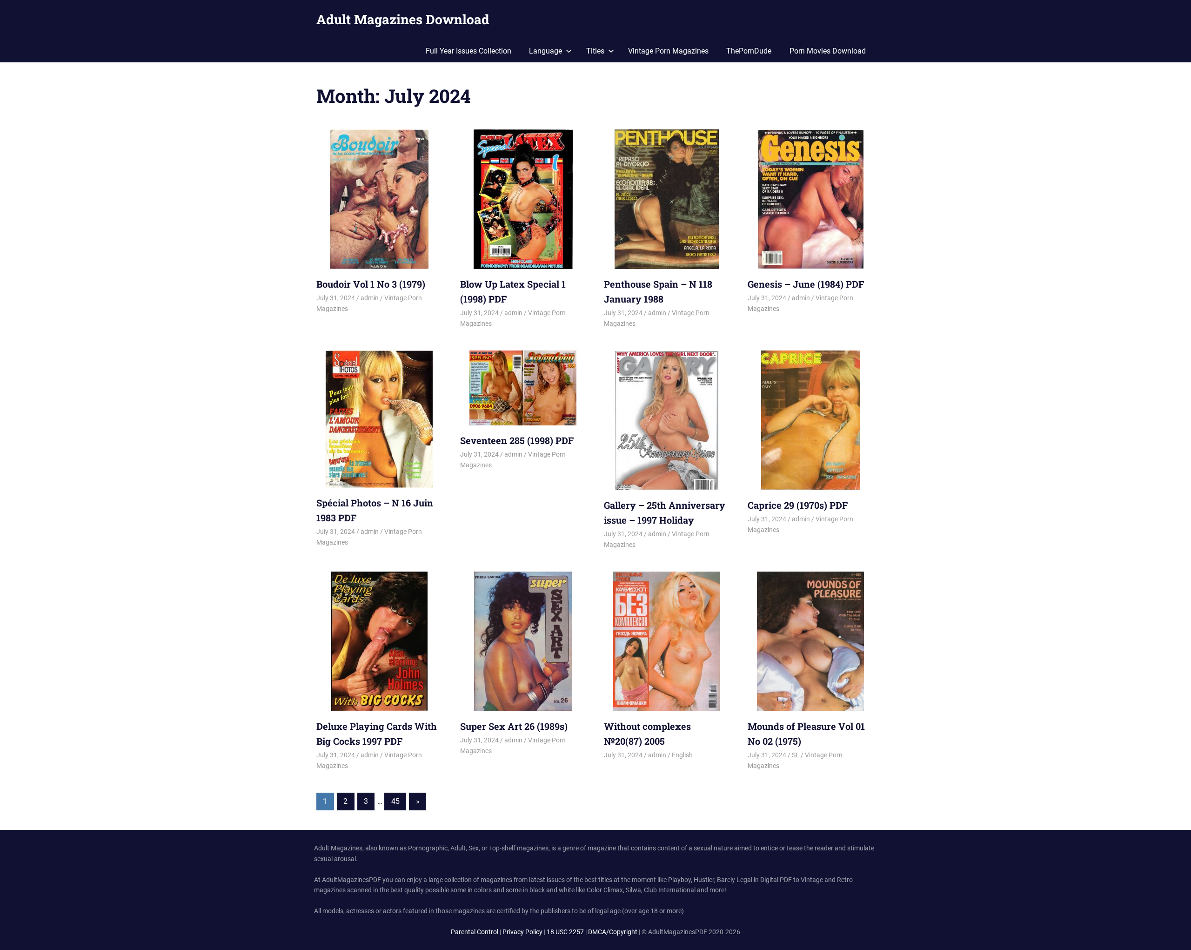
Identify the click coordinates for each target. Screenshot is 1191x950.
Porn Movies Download (828, 51)
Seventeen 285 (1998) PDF (517, 440)
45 (395, 801)
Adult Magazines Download (402, 19)
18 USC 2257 (565, 932)
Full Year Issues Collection (468, 51)
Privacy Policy (522, 932)
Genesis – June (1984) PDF (806, 284)
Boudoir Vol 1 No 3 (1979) (370, 284)
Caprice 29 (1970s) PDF (798, 505)
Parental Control (474, 932)
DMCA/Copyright (612, 932)
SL (795, 755)
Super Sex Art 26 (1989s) (514, 726)
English (682, 755)
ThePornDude (748, 51)
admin (370, 298)
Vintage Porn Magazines (668, 51)
